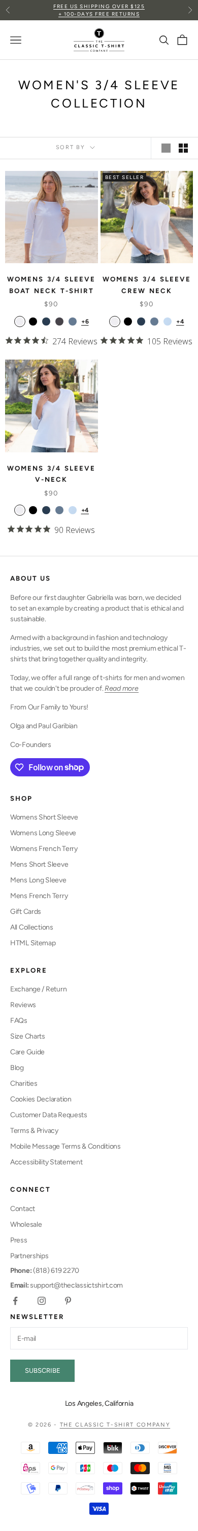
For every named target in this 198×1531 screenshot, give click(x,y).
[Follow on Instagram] (42, 1301)
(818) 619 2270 (44, 1270)
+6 (84, 321)
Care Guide (27, 1052)
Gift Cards (25, 911)
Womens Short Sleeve (44, 817)
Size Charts (27, 1036)
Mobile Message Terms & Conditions (65, 1146)
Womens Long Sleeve (43, 833)
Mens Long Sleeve (38, 880)
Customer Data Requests (48, 1115)
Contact (22, 1208)
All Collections (31, 927)
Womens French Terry (44, 848)
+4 (180, 321)
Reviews (23, 1005)
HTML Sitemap (33, 943)
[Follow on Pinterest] (68, 1301)
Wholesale (26, 1224)
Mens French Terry (39, 896)
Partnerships (29, 1256)
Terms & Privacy (34, 1130)
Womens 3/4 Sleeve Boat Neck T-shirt (51, 284)
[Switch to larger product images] (166, 148)
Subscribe (42, 1370)
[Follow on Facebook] (15, 1301)
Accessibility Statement (46, 1162)
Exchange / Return (38, 989)
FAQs (18, 1020)
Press (18, 1240)
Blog (17, 1067)
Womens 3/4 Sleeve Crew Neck (147, 284)
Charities (23, 1083)
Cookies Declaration (41, 1099)
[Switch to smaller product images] (183, 148)
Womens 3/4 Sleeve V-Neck (51, 473)
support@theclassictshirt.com (66, 1285)
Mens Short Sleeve (39, 864)
